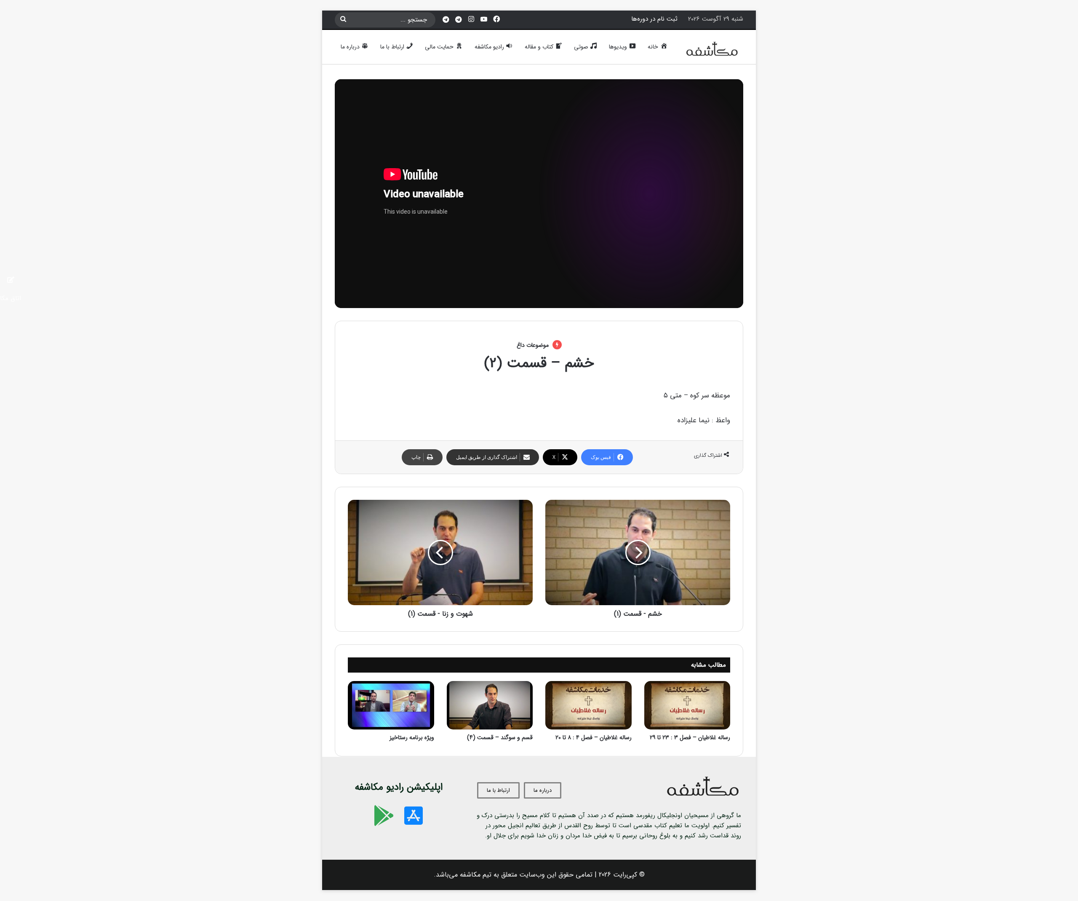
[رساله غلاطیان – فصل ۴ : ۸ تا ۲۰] (588, 705)
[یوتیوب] (484, 20)
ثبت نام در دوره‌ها (654, 19)
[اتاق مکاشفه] (458, 20)
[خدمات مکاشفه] (446, 20)
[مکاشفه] (713, 51)
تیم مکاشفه (475, 874)
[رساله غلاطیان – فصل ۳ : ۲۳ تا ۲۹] (687, 705)
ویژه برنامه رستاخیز (412, 737)
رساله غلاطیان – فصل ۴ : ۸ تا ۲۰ (593, 737)
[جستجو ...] (343, 19)
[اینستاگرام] (471, 20)
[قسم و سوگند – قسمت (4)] (490, 705)
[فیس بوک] (496, 20)
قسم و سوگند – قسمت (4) (500, 737)
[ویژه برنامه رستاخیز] (391, 705)
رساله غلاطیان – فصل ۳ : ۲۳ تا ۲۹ (690, 737)
